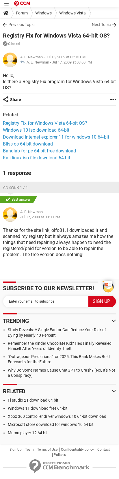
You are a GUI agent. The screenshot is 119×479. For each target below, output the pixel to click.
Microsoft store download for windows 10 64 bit (51, 424)
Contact (103, 450)
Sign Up (16, 450)
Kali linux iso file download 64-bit (36, 158)
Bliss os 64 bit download (28, 144)
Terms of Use (47, 450)
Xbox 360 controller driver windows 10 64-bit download (57, 416)
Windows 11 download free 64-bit (38, 408)
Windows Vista (72, 13)
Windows (43, 13)
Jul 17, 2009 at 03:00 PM (72, 62)
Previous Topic (21, 24)
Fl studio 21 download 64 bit (33, 400)
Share (15, 99)
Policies (60, 455)
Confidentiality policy (77, 450)
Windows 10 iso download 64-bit (36, 130)
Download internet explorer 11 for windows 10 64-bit (56, 137)
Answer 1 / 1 (15, 187)
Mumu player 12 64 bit (28, 432)
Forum (22, 13)
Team (29, 450)
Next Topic (101, 24)
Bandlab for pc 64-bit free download (39, 151)
